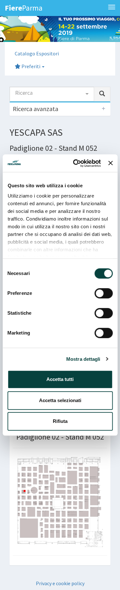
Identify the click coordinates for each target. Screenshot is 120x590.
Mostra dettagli (83, 359)
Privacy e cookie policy (60, 583)
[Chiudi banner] (110, 163)
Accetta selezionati (60, 400)
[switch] (103, 293)
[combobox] (52, 94)
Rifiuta (60, 421)
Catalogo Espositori (37, 53)
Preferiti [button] (30, 66)
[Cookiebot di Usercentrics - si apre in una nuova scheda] (75, 163)
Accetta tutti (60, 379)
